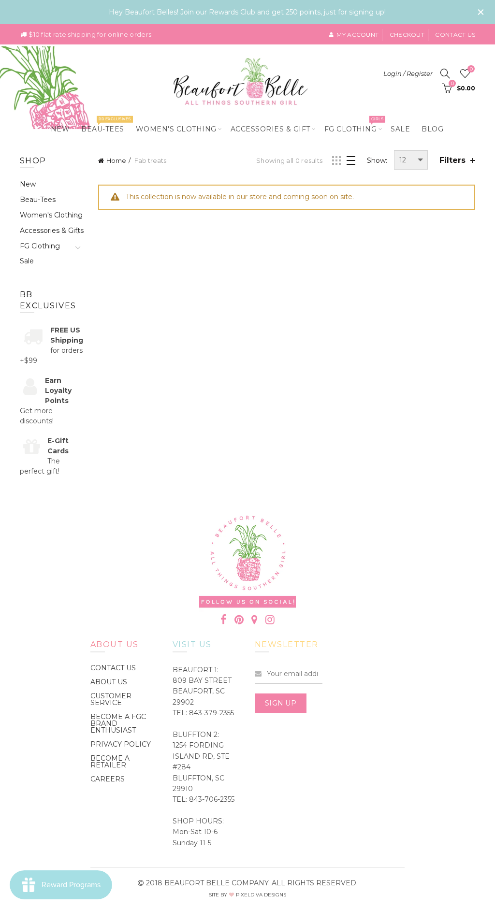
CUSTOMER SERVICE (110, 699)
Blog (432, 129)
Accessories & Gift (270, 129)
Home (116, 160)
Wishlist (471, 69)
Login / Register (408, 73)
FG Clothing (353, 125)
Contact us (455, 34)
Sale (400, 129)
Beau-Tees (106, 125)
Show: (377, 160)
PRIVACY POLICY (120, 744)
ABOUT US (108, 682)
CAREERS (107, 779)
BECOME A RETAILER (110, 761)
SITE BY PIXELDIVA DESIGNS (247, 895)
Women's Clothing (176, 129)
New (60, 129)
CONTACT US (113, 668)
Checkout (407, 34)
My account (357, 34)
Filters (452, 160)
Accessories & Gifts (52, 230)
